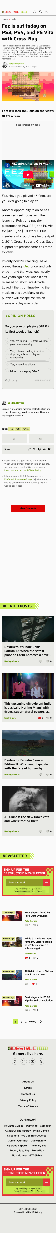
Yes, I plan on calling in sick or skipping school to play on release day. (27, 354)
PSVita (26, 429)
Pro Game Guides (13, 1125)
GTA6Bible (35, 1155)
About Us (28, 1081)
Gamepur (45, 1125)
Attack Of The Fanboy (18, 1130)
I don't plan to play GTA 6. (25, 371)
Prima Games (41, 1130)
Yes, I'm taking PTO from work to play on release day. (29, 342)
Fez (27, 266)
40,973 (32, 1021)
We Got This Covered (34, 1135)
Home (5, 19)
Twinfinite (31, 1125)
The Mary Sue (38, 1145)
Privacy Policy (36, 891)
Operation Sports (17, 1145)
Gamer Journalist (18, 1140)
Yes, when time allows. (23, 364)
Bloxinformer (19, 1155)
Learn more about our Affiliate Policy (22, 470)
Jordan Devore (16, 63)
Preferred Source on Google (18, 479)
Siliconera (13, 1135)
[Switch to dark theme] (46, 11)
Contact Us (28, 1093)
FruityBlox (38, 1150)
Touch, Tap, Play (19, 1150)
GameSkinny (38, 1140)
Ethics (28, 1087)
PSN (18, 429)
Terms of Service (20, 891)
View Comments (28, 508)
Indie (14, 19)
